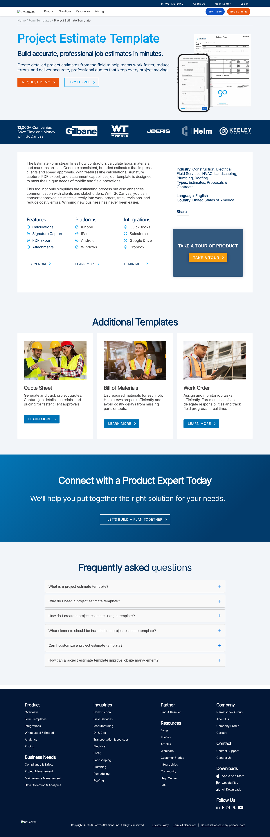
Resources (83, 11)
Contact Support (227, 751)
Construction (102, 712)
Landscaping (102, 760)
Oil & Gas (99, 732)
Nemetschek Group (229, 712)
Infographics (169, 764)
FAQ (163, 785)
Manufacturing (103, 726)
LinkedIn (218, 807)
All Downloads (231, 789)
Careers (221, 732)
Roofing (98, 780)
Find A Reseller (171, 712)
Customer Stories (172, 757)
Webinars (167, 751)
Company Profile (227, 726)
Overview (31, 712)
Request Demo (36, 82)
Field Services (103, 719)
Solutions (65, 11)
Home (21, 20)
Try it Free (80, 82)
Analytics (31, 739)
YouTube (240, 807)
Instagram (228, 807)
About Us (199, 3)
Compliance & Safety (39, 764)
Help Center (223, 3)
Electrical (99, 746)
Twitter (234, 807)
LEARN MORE (37, 264)
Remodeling (101, 773)
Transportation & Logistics (111, 739)
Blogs (164, 730)
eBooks (166, 737)
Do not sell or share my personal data (223, 825)
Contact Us (223, 757)
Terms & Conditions (184, 825)
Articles (166, 744)
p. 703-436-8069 (172, 3)
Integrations (33, 726)
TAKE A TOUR (206, 258)
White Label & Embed (39, 732)
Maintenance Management (43, 778)
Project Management (39, 771)
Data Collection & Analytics (43, 785)
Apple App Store (233, 776)
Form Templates (40, 20)
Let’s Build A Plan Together (135, 519)
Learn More (39, 419)
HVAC (97, 753)
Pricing (99, 11)
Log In (244, 3)
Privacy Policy (160, 825)
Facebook (223, 807)
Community (168, 771)
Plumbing (99, 767)
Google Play (230, 782)
